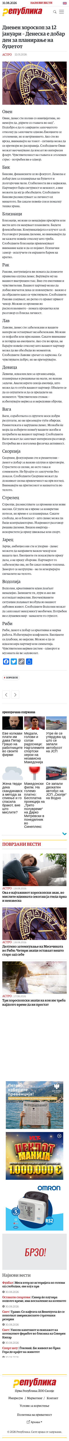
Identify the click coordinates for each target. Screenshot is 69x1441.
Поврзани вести (21, 844)
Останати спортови (16, 1297)
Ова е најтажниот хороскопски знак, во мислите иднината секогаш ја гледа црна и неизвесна (34, 896)
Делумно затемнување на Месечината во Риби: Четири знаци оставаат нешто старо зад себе (33, 950)
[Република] (22, 11)
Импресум (15, 1398)
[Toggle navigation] (61, 11)
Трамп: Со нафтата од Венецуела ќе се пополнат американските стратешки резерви (33, 1315)
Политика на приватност (34, 1414)
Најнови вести (16, 1275)
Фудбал (7, 1282)
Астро (7, 54)
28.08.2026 (20, 888)
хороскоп (12, 678)
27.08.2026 (20, 996)
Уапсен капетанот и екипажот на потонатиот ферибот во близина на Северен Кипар (34, 1333)
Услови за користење (34, 1405)
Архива (35, 1422)
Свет (5, 1311)
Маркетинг (35, 1398)
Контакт (52, 1398)
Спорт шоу (10, 1348)
